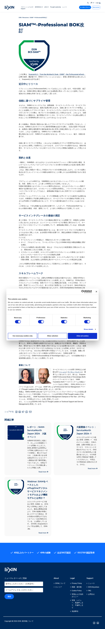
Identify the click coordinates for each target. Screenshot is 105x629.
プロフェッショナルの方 (27, 7)
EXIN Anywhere (93, 587)
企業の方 (46, 7)
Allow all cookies (82, 336)
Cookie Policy (77, 591)
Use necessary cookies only (23, 336)
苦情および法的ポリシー (77, 595)
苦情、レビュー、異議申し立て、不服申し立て (77, 604)
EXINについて (60, 583)
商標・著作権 (77, 587)
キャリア (58, 587)
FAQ (89, 591)
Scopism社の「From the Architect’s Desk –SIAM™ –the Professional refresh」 (57, 74)
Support (23, 8)
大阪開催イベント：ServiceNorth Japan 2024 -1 (86, 430)
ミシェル (62, 372)
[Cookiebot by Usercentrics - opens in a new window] (83, 291)
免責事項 (75, 611)
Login (97, 2)
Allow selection (52, 336)
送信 (9, 596)
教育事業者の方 (39, 7)
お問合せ (91, 594)
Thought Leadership (55, 7)
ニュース (64, 7)
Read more (43, 472)
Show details (88, 329)
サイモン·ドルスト (74, 372)
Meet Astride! (96, 7)
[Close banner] (96, 291)
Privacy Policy (77, 583)
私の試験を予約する (85, 7)
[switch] (41, 321)
